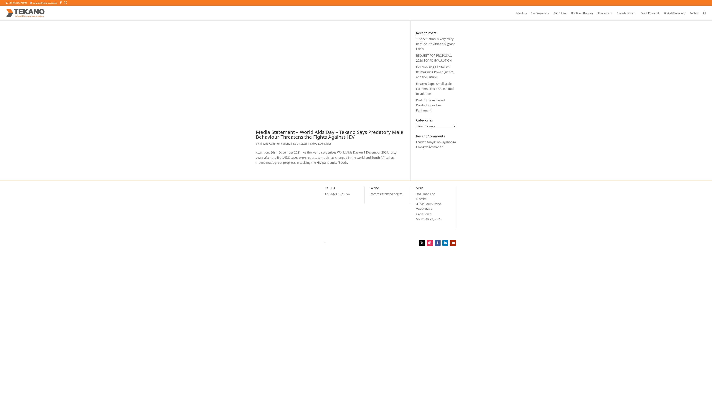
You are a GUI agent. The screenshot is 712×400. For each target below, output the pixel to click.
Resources (603, 13)
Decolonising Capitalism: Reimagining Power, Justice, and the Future (435, 72)
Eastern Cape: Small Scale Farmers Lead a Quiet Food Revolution (435, 89)
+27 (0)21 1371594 (337, 194)
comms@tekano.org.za (386, 194)
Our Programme (540, 13)
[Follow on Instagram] (430, 243)
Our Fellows (560, 13)
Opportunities (625, 13)
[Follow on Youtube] (453, 243)
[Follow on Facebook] (438, 243)
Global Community (675, 13)
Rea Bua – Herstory (582, 13)
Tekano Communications (275, 143)
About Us (521, 13)
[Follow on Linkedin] (445, 243)
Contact (694, 13)
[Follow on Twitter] (422, 243)
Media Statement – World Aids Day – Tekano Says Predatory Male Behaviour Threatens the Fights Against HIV (329, 134)
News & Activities (321, 143)
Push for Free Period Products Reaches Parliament (430, 105)
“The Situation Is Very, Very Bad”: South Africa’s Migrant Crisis (435, 44)
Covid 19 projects (650, 13)
